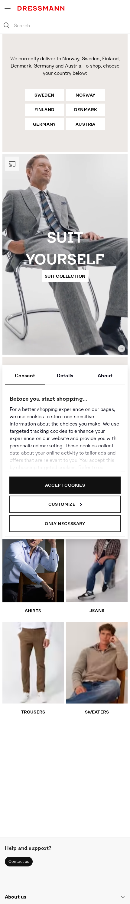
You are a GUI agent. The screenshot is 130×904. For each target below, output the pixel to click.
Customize (62, 504)
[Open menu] (7, 8)
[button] (19, 861)
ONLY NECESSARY (65, 523)
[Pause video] (121, 348)
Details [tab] (65, 375)
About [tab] (105, 375)
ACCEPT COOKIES (65, 484)
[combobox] (69, 25)
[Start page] (42, 8)
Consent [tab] (25, 375)
